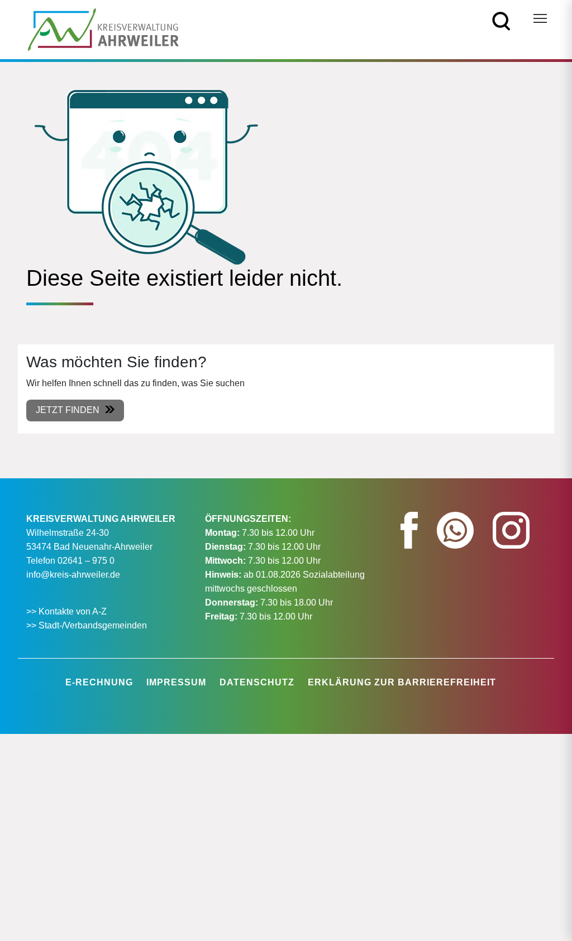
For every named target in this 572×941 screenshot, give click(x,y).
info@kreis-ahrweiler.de (73, 574)
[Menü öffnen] (540, 18)
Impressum (176, 682)
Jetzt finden (67, 410)
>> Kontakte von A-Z (67, 611)
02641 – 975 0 (86, 560)
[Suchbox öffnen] (501, 20)
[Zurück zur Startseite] (103, 28)
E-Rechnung (99, 682)
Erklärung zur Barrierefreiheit (402, 682)
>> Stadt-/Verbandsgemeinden (86, 625)
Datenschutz (257, 682)
